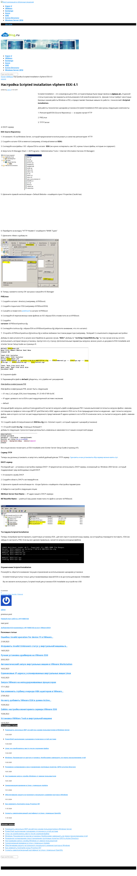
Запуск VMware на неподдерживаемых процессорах (28, 682)
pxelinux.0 (26, 311)
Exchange (9, 11)
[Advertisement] (19, 108)
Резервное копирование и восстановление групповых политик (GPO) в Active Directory (40, 767)
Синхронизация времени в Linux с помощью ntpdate (26, 785)
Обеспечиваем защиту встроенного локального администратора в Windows (36, 795)
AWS (7, 15)
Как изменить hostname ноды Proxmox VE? (22, 804)
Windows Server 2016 (14, 20)
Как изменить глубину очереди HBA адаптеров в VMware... (32, 691)
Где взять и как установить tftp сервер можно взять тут (94, 457)
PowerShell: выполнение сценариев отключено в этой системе (30, 739)
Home (3, 76)
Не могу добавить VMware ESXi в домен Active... (26, 700)
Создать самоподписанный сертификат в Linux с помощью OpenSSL (33, 813)
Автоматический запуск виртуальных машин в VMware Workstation (36, 664)
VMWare (8, 8)
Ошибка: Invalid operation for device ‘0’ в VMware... (27, 637)
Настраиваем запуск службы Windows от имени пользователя (30, 776)
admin (9, 90)
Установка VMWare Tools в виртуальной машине (26, 718)
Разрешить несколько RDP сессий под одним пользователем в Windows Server (37, 730)
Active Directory (12, 18)
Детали (8, 24)
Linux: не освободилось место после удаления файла (27, 748)
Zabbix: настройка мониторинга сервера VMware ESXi (29, 709)
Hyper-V (8, 6)
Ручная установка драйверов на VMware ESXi (24, 655)
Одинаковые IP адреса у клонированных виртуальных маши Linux (36, 673)
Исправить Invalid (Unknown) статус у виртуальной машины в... (34, 646)
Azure (7, 13)
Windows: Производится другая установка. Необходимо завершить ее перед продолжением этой (45, 758)
